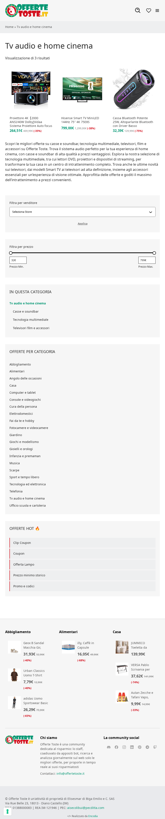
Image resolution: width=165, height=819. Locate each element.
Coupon (18, 553)
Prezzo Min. (16, 266)
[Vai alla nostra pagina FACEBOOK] (116, 747)
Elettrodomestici (21, 414)
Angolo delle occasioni (25, 378)
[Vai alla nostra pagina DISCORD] (108, 747)
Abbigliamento (20, 364)
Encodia (93, 816)
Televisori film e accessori (31, 328)
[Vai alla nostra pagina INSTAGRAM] (124, 747)
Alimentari (16, 371)
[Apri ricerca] (138, 10)
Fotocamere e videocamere (28, 428)
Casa (12, 385)
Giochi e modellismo (24, 442)
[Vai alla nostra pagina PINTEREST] (139, 747)
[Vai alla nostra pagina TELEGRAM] (147, 747)
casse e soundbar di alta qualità (51, 154)
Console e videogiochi (25, 400)
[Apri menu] (157, 10)
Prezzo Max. (145, 266)
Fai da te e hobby (21, 421)
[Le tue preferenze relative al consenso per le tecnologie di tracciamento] (7, 811)
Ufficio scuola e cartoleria (27, 505)
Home (9, 27)
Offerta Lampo (23, 564)
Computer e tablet (22, 392)
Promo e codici (23, 586)
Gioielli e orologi (21, 449)
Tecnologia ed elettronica (27, 484)
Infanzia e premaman (25, 456)
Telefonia (16, 491)
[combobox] (80, 212)
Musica (14, 463)
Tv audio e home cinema (27, 303)
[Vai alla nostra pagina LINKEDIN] (131, 747)
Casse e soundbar (26, 311)
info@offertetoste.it (70, 773)
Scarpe (14, 470)
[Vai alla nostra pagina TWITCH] (155, 747)
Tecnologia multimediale (30, 320)
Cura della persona (23, 406)
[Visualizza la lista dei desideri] (148, 10)
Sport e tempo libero (24, 477)
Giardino (15, 435)
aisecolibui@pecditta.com (85, 808)
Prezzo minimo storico (29, 575)
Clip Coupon (22, 543)
